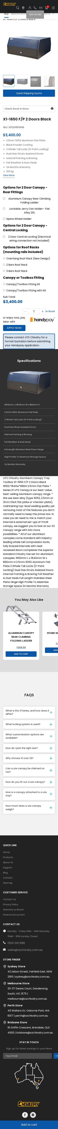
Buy (6, 13)
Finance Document (14, 914)
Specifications (19, 13)
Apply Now (14, 328)
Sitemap (8, 882)
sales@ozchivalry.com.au (25, 950)
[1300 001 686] (35, 7)
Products (8, 857)
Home (6, 852)
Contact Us (9, 899)
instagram (33, 1115)
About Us (8, 862)
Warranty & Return (13, 909)
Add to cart (29, 1125)
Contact (8, 877)
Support (7, 867)
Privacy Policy (10, 904)
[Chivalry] (9, 5)
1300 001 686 (16, 943)
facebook (25, 1115)
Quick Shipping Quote (29, 93)
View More (9, 175)
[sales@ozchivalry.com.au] (40, 7)
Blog (5, 872)
